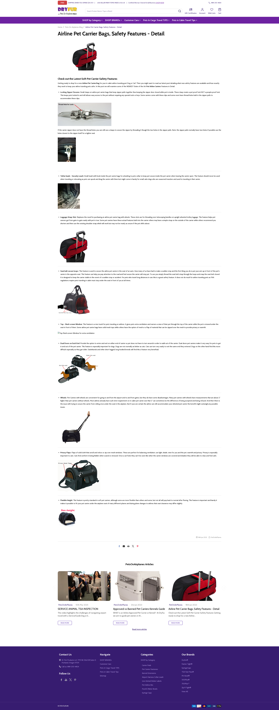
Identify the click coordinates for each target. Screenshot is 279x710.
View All (185, 691)
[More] (101, 20)
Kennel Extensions (149, 673)
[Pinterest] (138, 546)
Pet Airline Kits (147, 685)
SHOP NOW (160, 3)
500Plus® (186, 680)
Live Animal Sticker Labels (152, 681)
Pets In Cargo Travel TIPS (155, 20)
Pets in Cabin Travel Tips (183, 20)
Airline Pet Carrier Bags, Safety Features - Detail (193, 608)
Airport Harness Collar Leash (152, 677)
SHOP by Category (91, 20)
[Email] (124, 546)
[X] (133, 546)
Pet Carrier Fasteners (150, 669)
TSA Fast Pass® (188, 672)
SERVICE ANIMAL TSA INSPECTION (78, 608)
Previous (55, 588)
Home (60, 27)
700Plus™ (185, 684)
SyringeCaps (186, 668)
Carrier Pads (146, 665)
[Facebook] (119, 546)
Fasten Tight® (187, 664)
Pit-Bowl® (186, 676)
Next (224, 588)
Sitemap (103, 676)
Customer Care (131, 20)
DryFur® (185, 660)
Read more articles (139, 629)
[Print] (128, 546)
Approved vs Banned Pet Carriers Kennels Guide (139, 608)
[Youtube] (66, 680)
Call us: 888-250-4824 (70, 667)
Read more (65, 623)
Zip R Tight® (186, 688)
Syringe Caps (147, 693)
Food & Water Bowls (149, 689)
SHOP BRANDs (112, 20)
